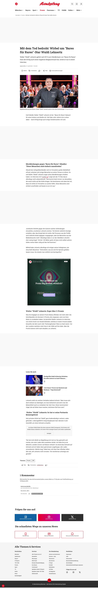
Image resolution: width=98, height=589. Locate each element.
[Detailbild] (76, 76)
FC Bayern (17, 560)
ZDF (33, 460)
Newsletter (34, 556)
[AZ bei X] (80, 572)
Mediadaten (52, 567)
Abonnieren (51, 558)
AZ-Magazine (52, 571)
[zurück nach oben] (49, 581)
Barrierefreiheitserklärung (72, 560)
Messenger (34, 558)
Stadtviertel (17, 556)
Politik (64, 10)
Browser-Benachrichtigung (38, 562)
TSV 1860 (17, 562)
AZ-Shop (51, 569)
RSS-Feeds (34, 560)
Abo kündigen (69, 562)
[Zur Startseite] (49, 6)
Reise (16, 573)
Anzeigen (49, 433)
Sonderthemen (52, 573)
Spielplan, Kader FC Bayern (38, 569)
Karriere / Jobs (52, 556)
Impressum (68, 554)
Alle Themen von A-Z (36, 554)
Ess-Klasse (34, 565)
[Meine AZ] (81, 4)
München (18, 10)
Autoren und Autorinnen (54, 554)
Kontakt (51, 565)
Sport (34, 10)
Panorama (50, 10)
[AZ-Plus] (16, 4)
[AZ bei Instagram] (73, 572)
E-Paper (51, 562)
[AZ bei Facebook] (67, 572)
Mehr (78, 10)
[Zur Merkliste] (76, 4)
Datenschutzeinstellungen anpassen (74, 565)
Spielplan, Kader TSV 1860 (38, 571)
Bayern (27, 10)
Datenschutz (69, 558)
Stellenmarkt (35, 573)
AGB (67, 556)
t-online (44, 177)
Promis (42, 10)
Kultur (70, 10)
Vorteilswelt (34, 567)
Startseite (17, 15)
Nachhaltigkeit (18, 575)
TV (59, 10)
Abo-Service (52, 560)
